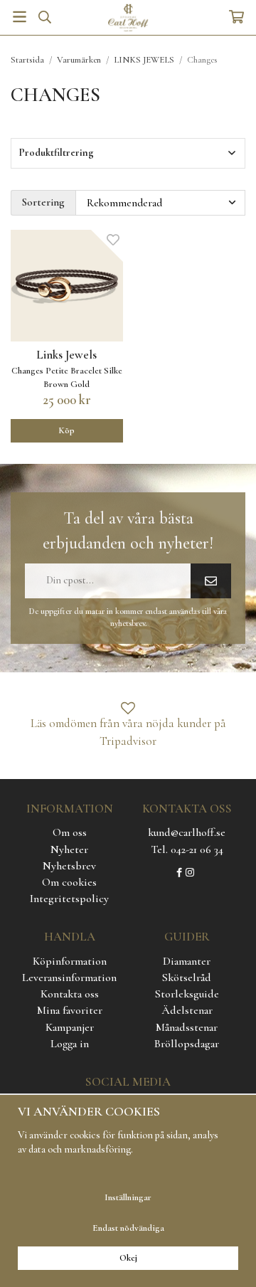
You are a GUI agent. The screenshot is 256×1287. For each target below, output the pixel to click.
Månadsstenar (187, 1027)
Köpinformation (70, 961)
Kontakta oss (70, 994)
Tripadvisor (128, 740)
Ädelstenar (187, 1010)
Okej (128, 1258)
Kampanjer (70, 1027)
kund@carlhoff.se (186, 832)
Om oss (70, 832)
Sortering (43, 202)
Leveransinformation (69, 977)
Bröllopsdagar (186, 1044)
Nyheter (69, 849)
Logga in (69, 1044)
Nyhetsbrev (69, 866)
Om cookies (69, 882)
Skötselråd (186, 977)
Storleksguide (187, 994)
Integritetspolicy (69, 898)
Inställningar (128, 1197)
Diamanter (186, 961)
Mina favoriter (69, 1010)
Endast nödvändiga (128, 1228)
